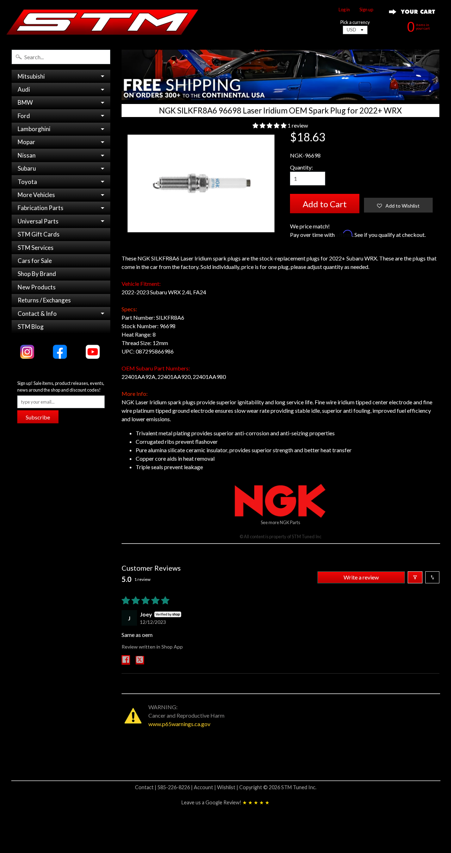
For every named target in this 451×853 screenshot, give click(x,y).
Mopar (26, 142)
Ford (24, 115)
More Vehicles (36, 194)
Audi (24, 89)
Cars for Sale (35, 260)
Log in (344, 9)
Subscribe (38, 417)
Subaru (27, 168)
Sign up (366, 9)
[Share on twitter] (140, 660)
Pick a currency (355, 22)
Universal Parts (38, 221)
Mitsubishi (31, 76)
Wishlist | (228, 787)
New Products (37, 287)
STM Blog (31, 326)
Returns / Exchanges (44, 300)
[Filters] (415, 577)
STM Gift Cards (39, 234)
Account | (205, 787)
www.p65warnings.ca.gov (179, 723)
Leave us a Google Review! (225, 802)
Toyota (27, 181)
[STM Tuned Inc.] (102, 22)
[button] (270, 125)
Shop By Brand (37, 273)
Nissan (27, 155)
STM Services (36, 247)
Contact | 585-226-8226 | (164, 787)
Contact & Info (37, 313)
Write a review (361, 577)
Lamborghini (34, 129)
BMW (25, 102)
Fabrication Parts (40, 207)
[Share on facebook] (126, 660)
